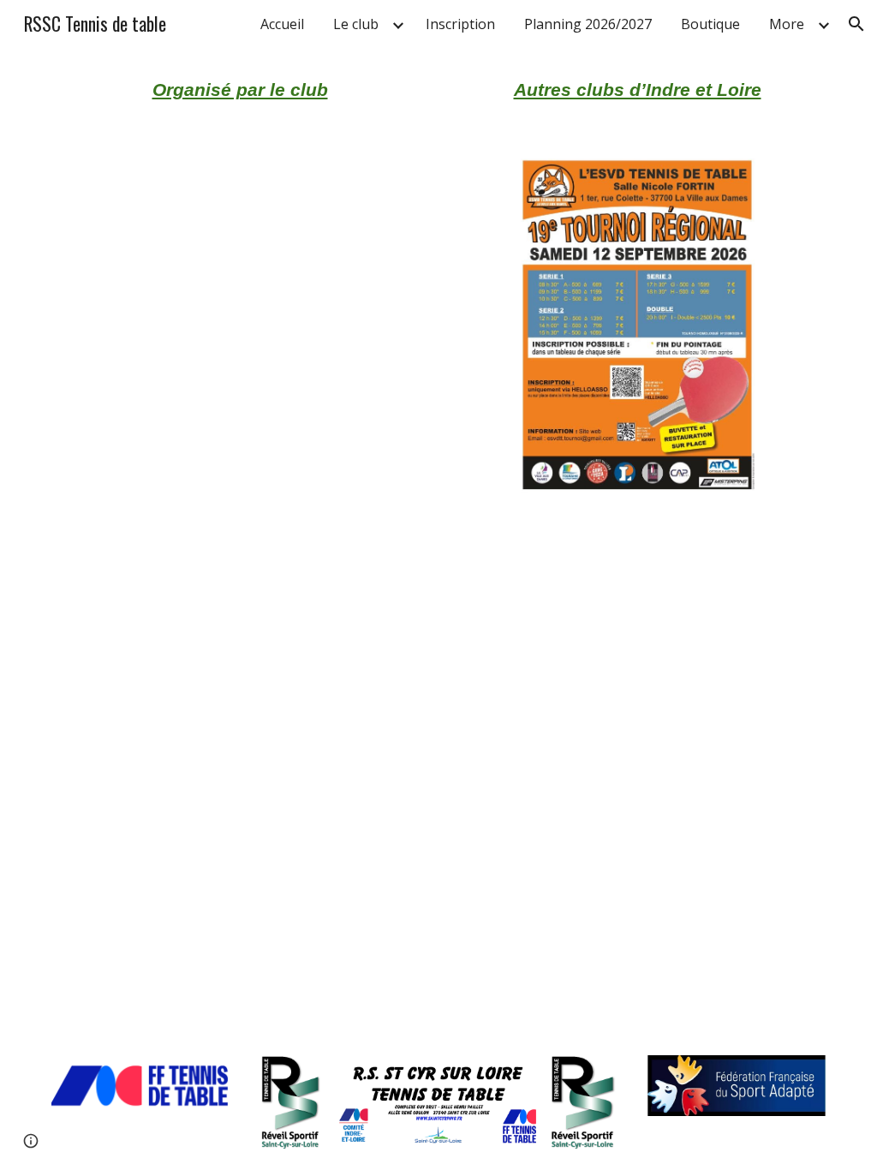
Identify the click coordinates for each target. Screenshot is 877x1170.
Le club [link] (356, 24)
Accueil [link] (282, 24)
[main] (240, 90)
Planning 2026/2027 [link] (588, 24)
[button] (856, 24)
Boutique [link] (710, 24)
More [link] (786, 24)
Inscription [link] (460, 24)
